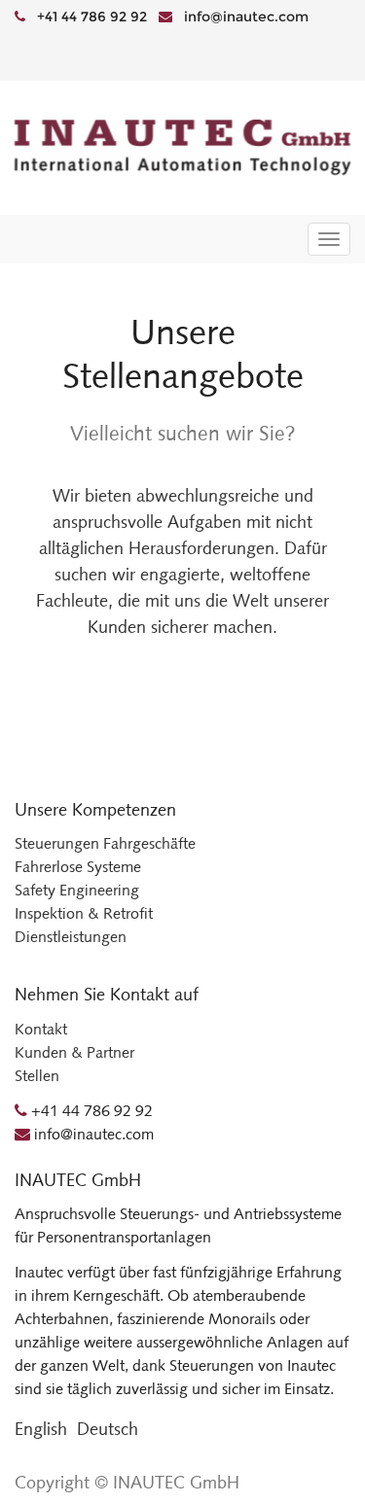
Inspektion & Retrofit (84, 913)
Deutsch (107, 1429)
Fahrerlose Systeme (78, 866)
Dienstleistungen (71, 936)
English (41, 1429)
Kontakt (41, 1029)
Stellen (37, 1076)
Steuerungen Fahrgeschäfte (105, 843)
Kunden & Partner (74, 1052)
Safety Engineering (77, 890)
